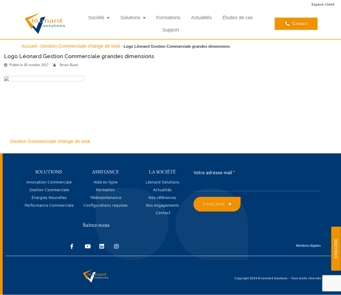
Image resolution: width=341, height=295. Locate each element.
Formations (168, 17)
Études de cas (237, 17)
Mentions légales (308, 246)
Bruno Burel (69, 65)
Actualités (201, 17)
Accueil (29, 46)
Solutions (130, 17)
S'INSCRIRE (336, 248)
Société (96, 17)
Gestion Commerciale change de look (80, 46)
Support (170, 30)
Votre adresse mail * (214, 173)
